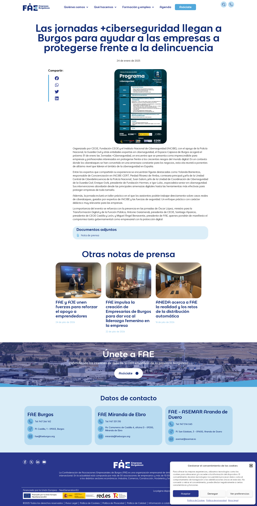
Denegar (213, 493)
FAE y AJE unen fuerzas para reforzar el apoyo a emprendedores (76, 309)
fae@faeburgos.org (45, 436)
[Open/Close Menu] (231, 10)
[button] (251, 465)
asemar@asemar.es (186, 439)
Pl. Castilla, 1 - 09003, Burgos (49, 429)
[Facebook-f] (25, 462)
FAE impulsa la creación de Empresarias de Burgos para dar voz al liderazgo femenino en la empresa (128, 314)
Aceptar (185, 493)
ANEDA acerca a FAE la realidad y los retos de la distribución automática (177, 309)
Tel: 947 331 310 (113, 421)
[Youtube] (44, 462)
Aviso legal (233, 500)
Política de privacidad (216, 500)
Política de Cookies (196, 500)
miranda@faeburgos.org (117, 436)
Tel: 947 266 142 (43, 421)
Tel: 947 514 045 (184, 424)
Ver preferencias (239, 493)
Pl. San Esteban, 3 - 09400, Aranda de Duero (199, 431)
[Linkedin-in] (38, 462)
